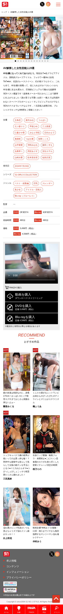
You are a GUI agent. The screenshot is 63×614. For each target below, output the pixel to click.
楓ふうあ (37, 406)
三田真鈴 (7, 479)
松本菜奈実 (33, 157)
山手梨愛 (19, 145)
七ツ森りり (20, 126)
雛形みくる (8, 406)
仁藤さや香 (20, 132)
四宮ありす (33, 151)
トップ (4, 12)
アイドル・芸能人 (34, 189)
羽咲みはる (33, 145)
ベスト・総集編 (22, 183)
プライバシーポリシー (19, 577)
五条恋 (18, 120)
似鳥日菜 (46, 157)
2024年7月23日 (22, 166)
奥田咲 (18, 139)
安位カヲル (47, 151)
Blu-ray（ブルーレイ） (25, 196)
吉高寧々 (19, 151)
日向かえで (49, 132)
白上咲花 (7, 538)
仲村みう (37, 541)
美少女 (18, 189)
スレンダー (47, 183)
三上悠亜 (46, 126)
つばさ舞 (30, 139)
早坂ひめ (34, 126)
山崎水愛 (19, 157)
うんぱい (42, 120)
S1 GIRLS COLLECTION (26, 175)
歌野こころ (43, 139)
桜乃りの (37, 469)
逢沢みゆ (30, 120)
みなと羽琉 (35, 132)
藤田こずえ (47, 145)
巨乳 (36, 183)
